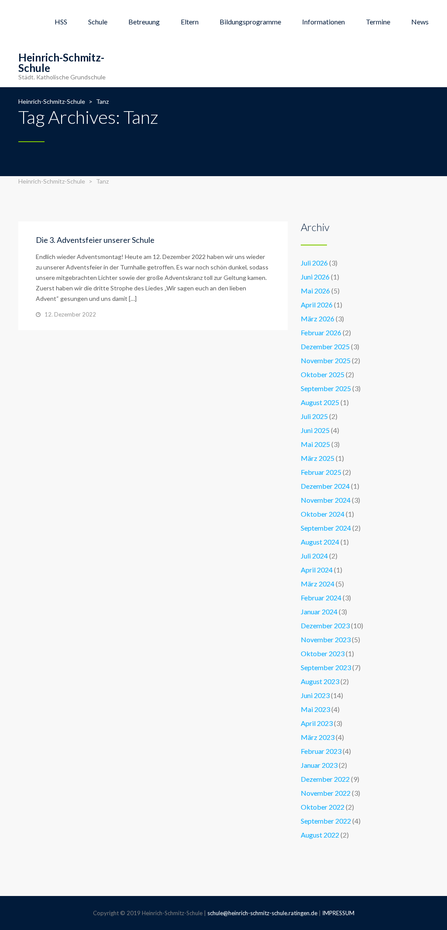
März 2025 (317, 458)
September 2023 (326, 667)
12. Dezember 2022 (70, 314)
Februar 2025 (321, 472)
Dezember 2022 (325, 779)
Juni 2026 (315, 277)
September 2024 (326, 528)
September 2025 (326, 388)
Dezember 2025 (325, 346)
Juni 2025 (315, 430)
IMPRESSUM (338, 913)
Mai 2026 (315, 290)
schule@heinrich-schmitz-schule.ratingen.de (262, 913)
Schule (97, 21)
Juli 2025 (314, 416)
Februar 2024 (321, 597)
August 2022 (320, 835)
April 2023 (317, 723)
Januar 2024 (319, 611)
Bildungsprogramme (250, 21)
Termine (378, 21)
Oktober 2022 (322, 807)
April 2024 (317, 569)
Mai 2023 (315, 709)
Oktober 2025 (322, 374)
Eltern (190, 21)
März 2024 (317, 583)
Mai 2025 (315, 444)
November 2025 (326, 360)
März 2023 (317, 737)
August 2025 (320, 402)
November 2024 (326, 500)
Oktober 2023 (322, 653)
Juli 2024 (314, 556)
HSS (61, 21)
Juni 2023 (315, 695)
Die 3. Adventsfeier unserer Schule (95, 240)
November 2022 (326, 793)
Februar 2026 (321, 332)
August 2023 (320, 681)
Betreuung (144, 21)
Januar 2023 (319, 765)
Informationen (323, 21)
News (420, 21)
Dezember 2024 (325, 486)
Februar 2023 (321, 751)
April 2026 (317, 304)
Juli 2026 (314, 263)
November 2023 (326, 639)
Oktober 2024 (322, 514)
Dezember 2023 (325, 625)
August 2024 (320, 542)
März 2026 (317, 318)
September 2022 (326, 821)
